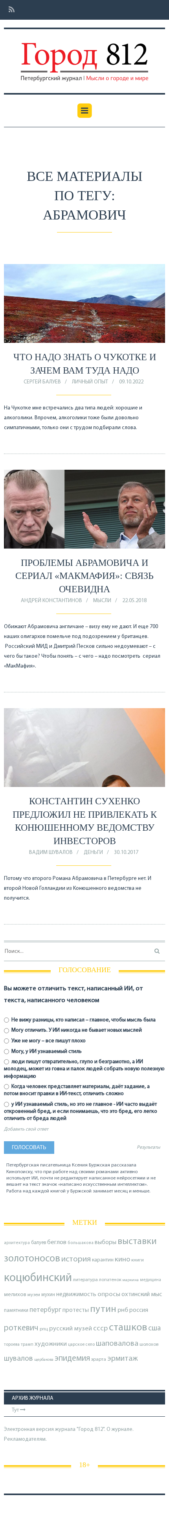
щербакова (43, 1360)
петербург (45, 1310)
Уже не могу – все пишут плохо (48, 1041)
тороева (12, 1344)
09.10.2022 (131, 382)
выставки (137, 1241)
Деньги (93, 853)
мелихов (15, 1295)
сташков (128, 1328)
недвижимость (76, 1294)
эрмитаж (122, 1359)
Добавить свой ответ (26, 1129)
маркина (131, 1280)
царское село (81, 1344)
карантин (103, 1260)
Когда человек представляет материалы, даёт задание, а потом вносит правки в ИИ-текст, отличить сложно (77, 1090)
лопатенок (110, 1280)
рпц (44, 1329)
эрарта (98, 1359)
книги (137, 1260)
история (76, 1259)
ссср (100, 1328)
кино (122, 1259)
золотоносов (32, 1259)
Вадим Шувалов (51, 853)
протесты (75, 1310)
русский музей (70, 1328)
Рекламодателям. (25, 1439)
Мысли (102, 601)
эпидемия (72, 1358)
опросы (108, 1294)
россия (138, 1310)
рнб (123, 1310)
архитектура (17, 1243)
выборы (105, 1242)
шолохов (149, 1344)
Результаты (148, 1147)
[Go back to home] (84, 56)
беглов (56, 1242)
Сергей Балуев (42, 382)
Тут (16, 1410)
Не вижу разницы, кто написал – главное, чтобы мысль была (83, 1020)
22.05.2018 (134, 601)
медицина (150, 1280)
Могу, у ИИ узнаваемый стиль (46, 1052)
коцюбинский (38, 1278)
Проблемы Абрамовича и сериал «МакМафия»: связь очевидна (84, 576)
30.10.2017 (126, 853)
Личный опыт (90, 382)
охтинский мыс (141, 1294)
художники (51, 1344)
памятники (16, 1310)
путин (103, 1309)
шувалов (18, 1359)
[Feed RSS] (9, 10)
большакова (81, 1243)
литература (85, 1280)
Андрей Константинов (51, 601)
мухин (48, 1294)
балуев (38, 1242)
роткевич (21, 1328)
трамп (27, 1344)
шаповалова (117, 1344)
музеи (34, 1295)
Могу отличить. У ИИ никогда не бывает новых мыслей (76, 1030)
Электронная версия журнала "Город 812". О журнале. (69, 1429)
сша (154, 1328)
